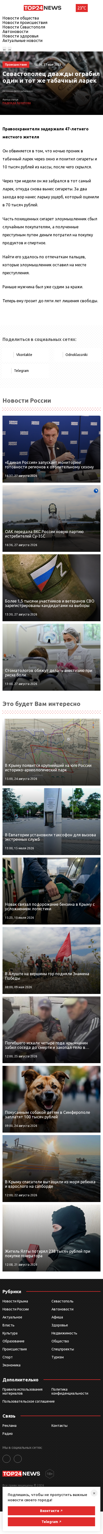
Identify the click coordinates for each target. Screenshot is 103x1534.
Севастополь (63, 1301)
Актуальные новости (22, 40)
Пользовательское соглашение (28, 1401)
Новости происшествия (25, 22)
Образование (13, 1341)
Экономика (11, 1365)
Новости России (15, 1309)
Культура (10, 1333)
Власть (8, 1325)
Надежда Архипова (16, 102)
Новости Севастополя (23, 27)
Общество (60, 1341)
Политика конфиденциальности (70, 1391)
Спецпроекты (63, 1349)
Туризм (58, 1357)
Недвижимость (64, 1333)
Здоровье (60, 1325)
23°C (82, 8)
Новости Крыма (15, 1301)
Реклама (9, 1426)
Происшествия (14, 1349)
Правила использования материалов (22, 1391)
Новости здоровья (20, 36)
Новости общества (20, 18)
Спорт (7, 1357)
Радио (7, 1434)
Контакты (60, 1426)
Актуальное (12, 1317)
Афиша (57, 1317)
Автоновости (15, 31)
